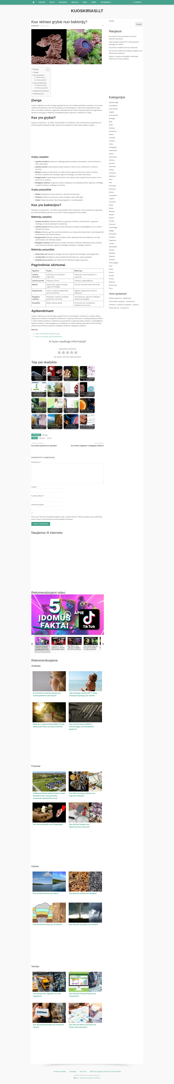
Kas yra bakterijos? (40, 83)
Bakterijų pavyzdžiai (42, 88)
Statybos (112, 256)
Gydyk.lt (136, 305)
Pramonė (112, 224)
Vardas (34, 487)
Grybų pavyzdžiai (41, 80)
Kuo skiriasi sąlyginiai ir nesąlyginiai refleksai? (87, 445)
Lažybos (112, 199)
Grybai (49, 438)
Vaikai (111, 269)
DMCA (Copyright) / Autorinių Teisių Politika (105, 1071)
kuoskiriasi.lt (87, 11)
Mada (85, 2)
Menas (111, 208)
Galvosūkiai (113, 150)
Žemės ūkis (113, 285)
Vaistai (111, 272)
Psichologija (113, 227)
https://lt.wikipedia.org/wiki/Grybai (47, 334)
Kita (110, 183)
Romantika (112, 234)
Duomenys (113, 131)
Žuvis (111, 288)
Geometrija (113, 157)
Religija (111, 231)
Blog (110, 122)
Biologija (44, 435)
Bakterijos (42, 438)
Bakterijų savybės (42, 85)
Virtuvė (111, 279)
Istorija (111, 170)
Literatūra (112, 202)
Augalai (111, 112)
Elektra (111, 134)
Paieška (111, 21)
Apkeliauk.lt (127, 298)
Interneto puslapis (37, 505)
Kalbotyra (112, 176)
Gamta (93, 2)
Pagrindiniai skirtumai (41, 91)
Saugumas (112, 240)
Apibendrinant (39, 94)
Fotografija (112, 147)
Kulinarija (63, 2)
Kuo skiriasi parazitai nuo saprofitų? (44, 445)
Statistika (112, 253)
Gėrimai (111, 160)
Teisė (110, 266)
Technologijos (113, 263)
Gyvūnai (112, 163)
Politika (111, 221)
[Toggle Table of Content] (46, 69)
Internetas (112, 166)
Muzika (111, 215)
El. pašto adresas (37, 496)
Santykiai (112, 237)
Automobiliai (106, 2)
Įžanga (36, 72)
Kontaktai (72, 1071)
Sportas (111, 250)
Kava (110, 179)
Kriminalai (112, 186)
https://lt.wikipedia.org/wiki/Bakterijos (48, 337)
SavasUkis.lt (124, 308)
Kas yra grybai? (39, 75)
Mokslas (74, 2)
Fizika (111, 144)
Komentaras (36, 462)
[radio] (59, 353)
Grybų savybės (41, 77)
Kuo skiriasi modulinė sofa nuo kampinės (123, 48)
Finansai (35, 766)
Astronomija (113, 109)
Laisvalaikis (113, 195)
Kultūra (111, 192)
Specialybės (113, 247)
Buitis (52, 2)
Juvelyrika (112, 173)
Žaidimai (112, 282)
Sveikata (41, 2)
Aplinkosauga (113, 102)
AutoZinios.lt (130, 301)
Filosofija (112, 138)
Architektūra (113, 106)
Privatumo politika (59, 1071)
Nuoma (111, 218)
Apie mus (83, 1071)
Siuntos (111, 243)
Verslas (35, 966)
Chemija (112, 128)
